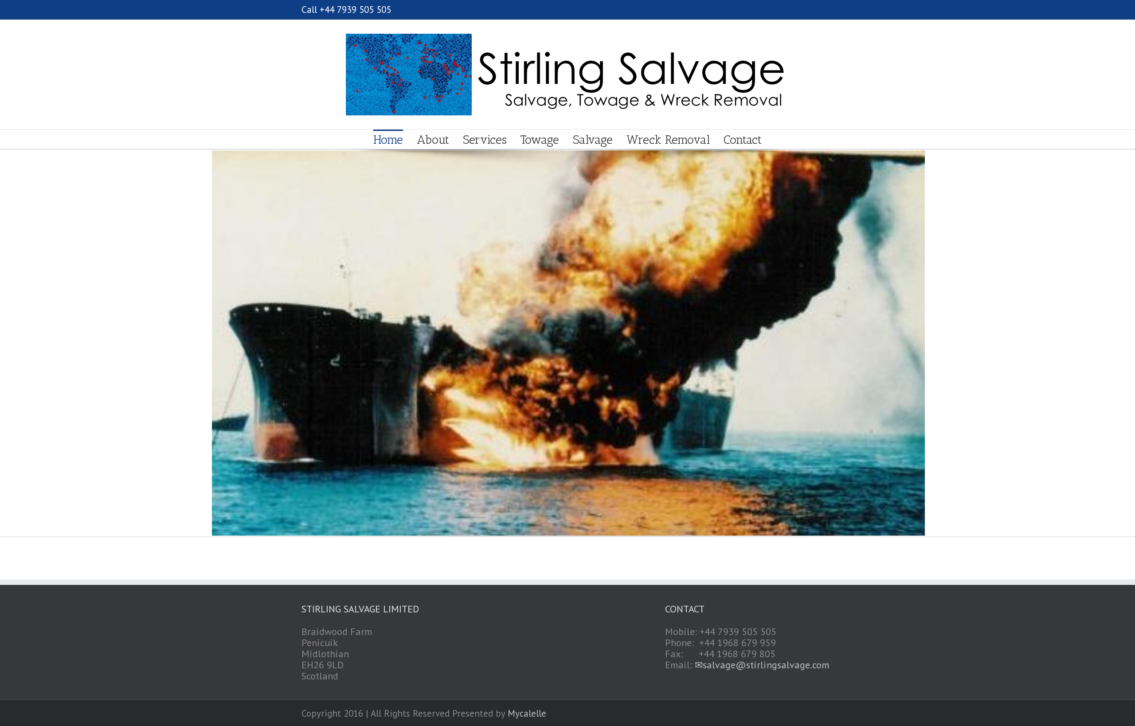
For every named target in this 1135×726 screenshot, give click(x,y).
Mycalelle (527, 713)
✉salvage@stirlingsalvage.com (762, 665)
